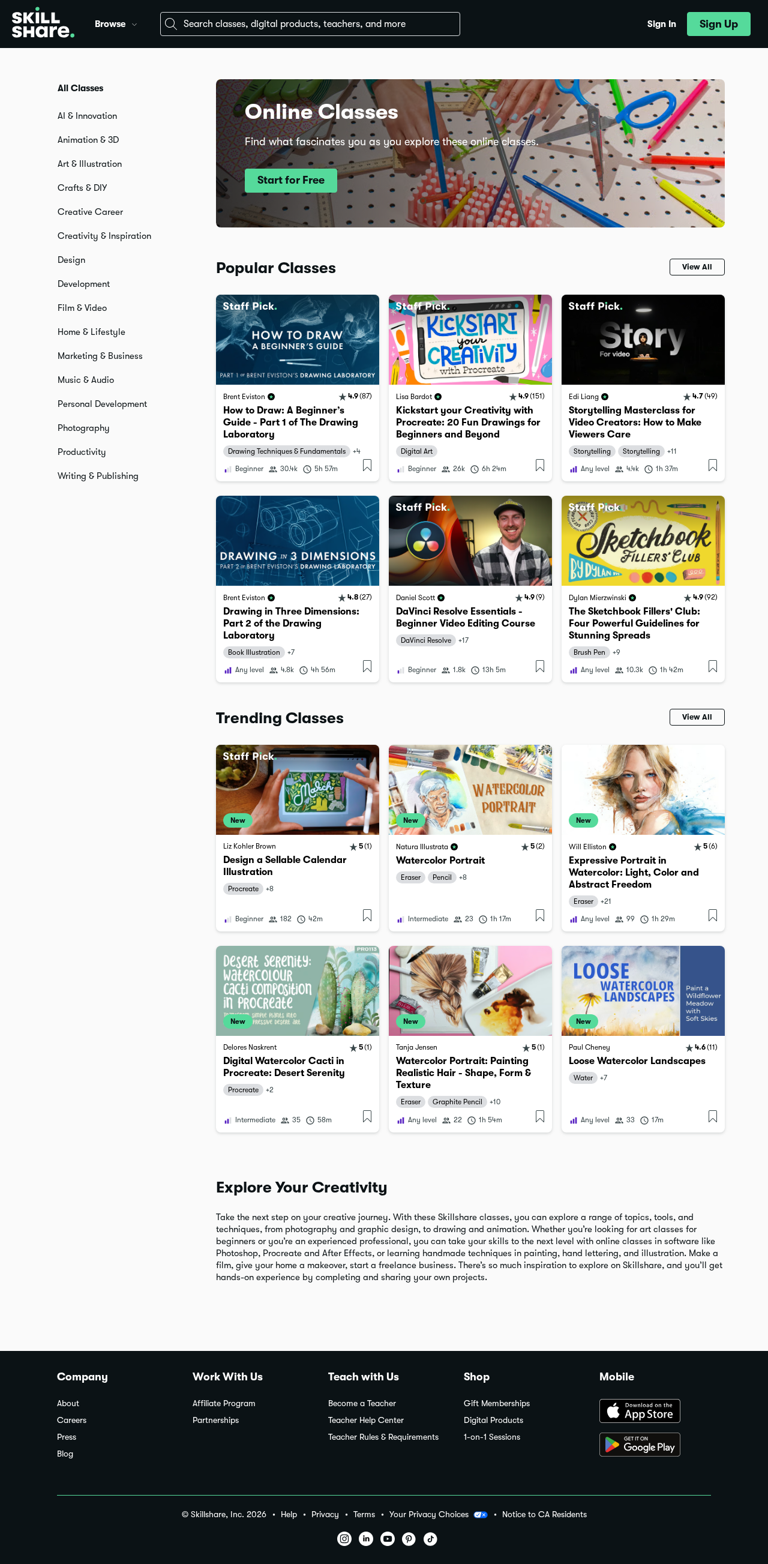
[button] (134, 23)
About (68, 1403)
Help (289, 1514)
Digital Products (493, 1420)
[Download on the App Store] (655, 1412)
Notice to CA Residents (544, 1514)
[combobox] (310, 24)
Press (66, 1437)
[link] (297, 388)
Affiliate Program (224, 1403)
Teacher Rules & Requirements (383, 1437)
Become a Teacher (362, 1403)
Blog (65, 1453)
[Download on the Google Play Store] (655, 1446)
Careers (71, 1420)
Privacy (325, 1514)
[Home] (43, 24)
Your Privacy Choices (429, 1514)
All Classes (80, 88)
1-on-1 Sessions (492, 1437)
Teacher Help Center (366, 1420)
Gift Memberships (497, 1403)
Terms (364, 1514)
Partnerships (216, 1420)
